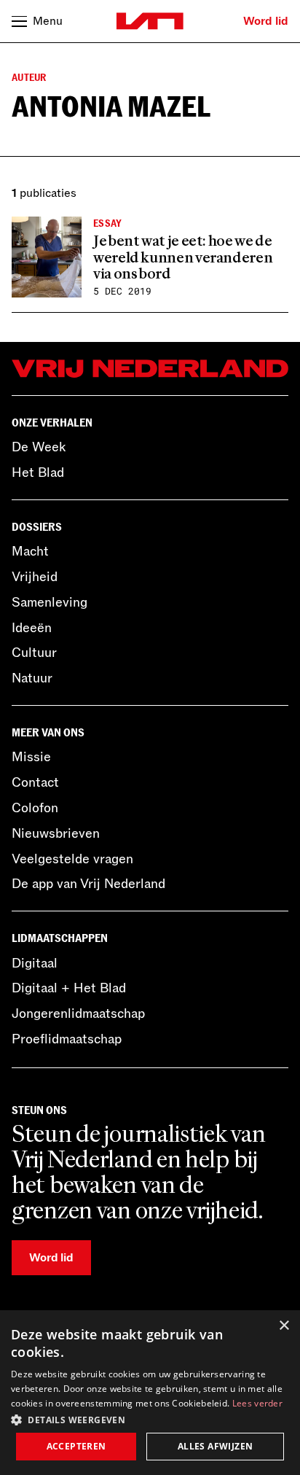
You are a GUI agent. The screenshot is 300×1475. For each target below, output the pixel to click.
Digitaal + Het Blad (69, 988)
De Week (39, 447)
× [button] (283, 1325)
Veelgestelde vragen (72, 859)
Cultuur (34, 653)
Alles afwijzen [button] (215, 1446)
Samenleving (49, 602)
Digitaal (35, 963)
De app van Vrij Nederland (88, 884)
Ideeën (32, 628)
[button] (150, 1419)
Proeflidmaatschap (67, 1039)
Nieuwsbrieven (56, 833)
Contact (35, 782)
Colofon (35, 808)
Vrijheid (35, 577)
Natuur (32, 678)
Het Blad (38, 472)
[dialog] (150, 1392)
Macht (30, 551)
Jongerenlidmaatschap (78, 1013)
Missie (31, 757)
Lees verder (257, 1403)
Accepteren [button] (76, 1446)
